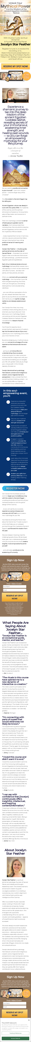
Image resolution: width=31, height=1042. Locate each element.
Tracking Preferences (16, 1033)
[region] (15, 1030)
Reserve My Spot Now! (14, 597)
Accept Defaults (15, 1038)
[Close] (29, 1020)
